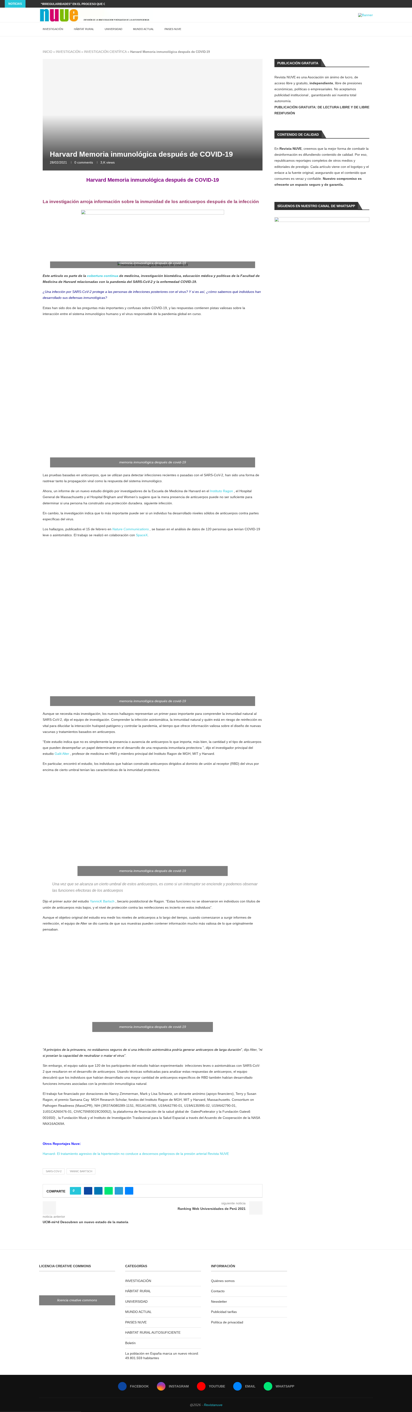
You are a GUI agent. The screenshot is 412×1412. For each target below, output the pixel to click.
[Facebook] (384, 4)
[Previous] (30, 4)
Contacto (218, 1291)
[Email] (400, 4)
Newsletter (219, 1301)
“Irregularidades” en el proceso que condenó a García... (88, 4)
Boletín (130, 1343)
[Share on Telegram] (119, 1191)
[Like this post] (77, 1191)
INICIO (47, 52)
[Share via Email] (129, 1191)
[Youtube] (395, 4)
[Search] (370, 29)
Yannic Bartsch (81, 1171)
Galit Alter (62, 754)
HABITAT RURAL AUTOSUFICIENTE (152, 1332)
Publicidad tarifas (224, 1312)
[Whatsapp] (406, 4)
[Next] (36, 4)
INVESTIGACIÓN (53, 29)
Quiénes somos (223, 1281)
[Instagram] (389, 4)
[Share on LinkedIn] (98, 1191)
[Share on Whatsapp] (108, 1191)
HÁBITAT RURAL (84, 29)
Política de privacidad (227, 1322)
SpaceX (142, 535)
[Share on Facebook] (88, 1191)
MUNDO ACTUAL (143, 29)
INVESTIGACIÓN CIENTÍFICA (105, 52)
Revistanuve (213, 1405)
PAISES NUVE (173, 29)
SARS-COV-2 (54, 1171)
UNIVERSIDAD (113, 29)
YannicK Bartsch (102, 901)
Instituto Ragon (221, 491)
